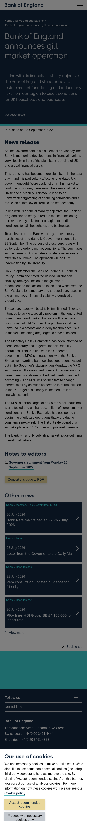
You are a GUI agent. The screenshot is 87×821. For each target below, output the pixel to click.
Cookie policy (14, 793)
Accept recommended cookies (24, 804)
